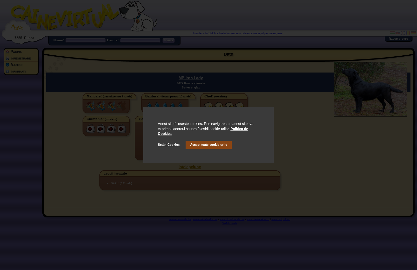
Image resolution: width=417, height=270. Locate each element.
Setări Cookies (169, 144)
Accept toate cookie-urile (208, 144)
